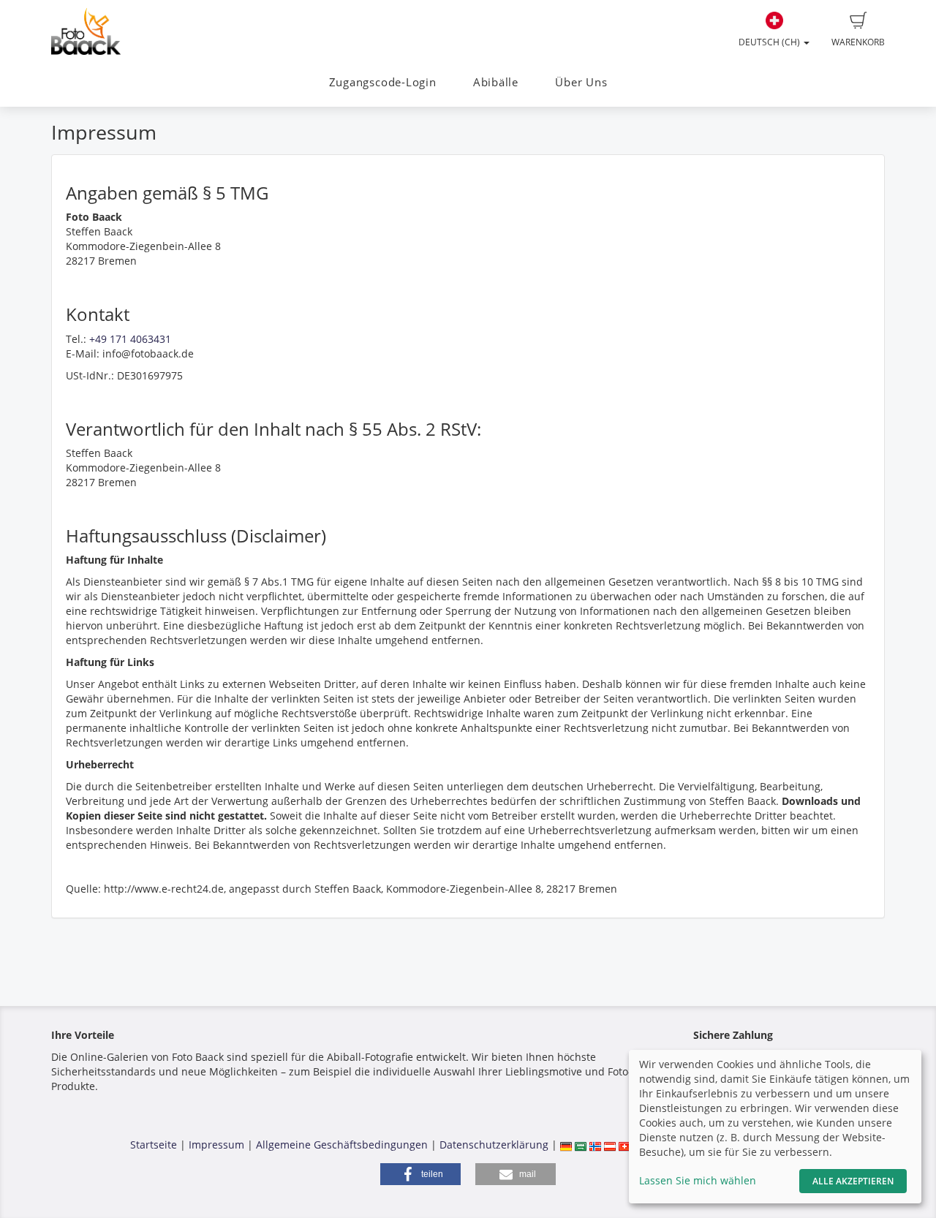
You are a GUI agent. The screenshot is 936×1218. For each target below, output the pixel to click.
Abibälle (495, 82)
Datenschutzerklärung (493, 1144)
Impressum (216, 1144)
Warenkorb (858, 42)
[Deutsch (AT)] (610, 1144)
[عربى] (580, 1144)
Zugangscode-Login (383, 82)
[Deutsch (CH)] (624, 1144)
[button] (420, 1174)
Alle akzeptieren (853, 1181)
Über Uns (581, 82)
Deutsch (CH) (770, 42)
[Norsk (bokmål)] (595, 1144)
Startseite (153, 1144)
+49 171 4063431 (130, 339)
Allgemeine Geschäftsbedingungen (342, 1144)
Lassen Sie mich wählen (697, 1180)
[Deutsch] (566, 1144)
